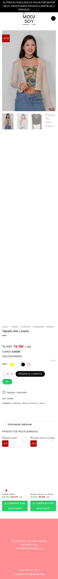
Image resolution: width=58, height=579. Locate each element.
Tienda (14, 327)
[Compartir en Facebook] (7, 409)
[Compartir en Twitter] (11, 409)
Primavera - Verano (43, 327)
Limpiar (53, 360)
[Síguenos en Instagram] (33, 535)
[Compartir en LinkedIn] (21, 409)
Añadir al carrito (30, 374)
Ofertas (25, 327)
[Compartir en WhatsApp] (4, 409)
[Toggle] (5, 425)
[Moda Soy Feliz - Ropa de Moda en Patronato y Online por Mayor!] (29, 18)
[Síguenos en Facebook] (25, 535)
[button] (3, 18)
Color (4, 364)
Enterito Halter (8, 494)
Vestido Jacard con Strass (41, 494)
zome (36, 570)
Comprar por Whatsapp (16, 506)
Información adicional (20, 424)
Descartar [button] (35, 9)
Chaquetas (16, 403)
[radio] (12, 364)
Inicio (5, 327)
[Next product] (4, 340)
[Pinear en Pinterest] (17, 409)
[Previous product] (10, 340)
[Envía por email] (14, 409)
